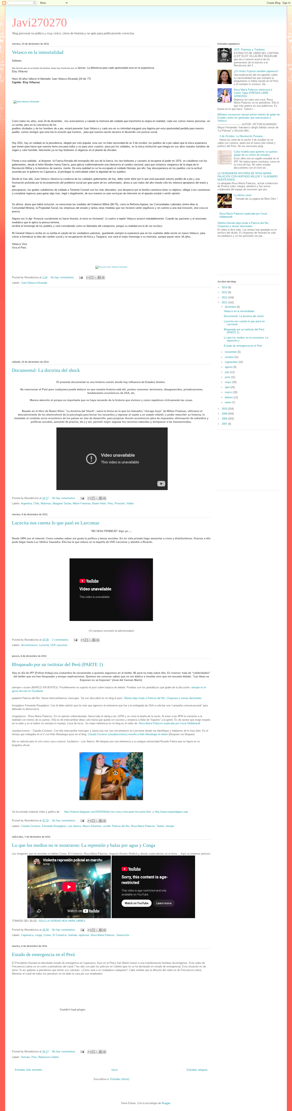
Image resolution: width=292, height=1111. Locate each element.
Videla (129, 503)
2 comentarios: (61, 639)
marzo (229, 392)
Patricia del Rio (120, 826)
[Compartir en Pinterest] (103, 277)
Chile (36, 503)
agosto (229, 366)
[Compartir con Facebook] (99, 277)
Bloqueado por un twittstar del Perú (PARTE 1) (57, 664)
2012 (225, 297)
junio (228, 377)
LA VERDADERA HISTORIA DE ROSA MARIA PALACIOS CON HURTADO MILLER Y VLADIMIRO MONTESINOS (248, 176)
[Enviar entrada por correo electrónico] (81, 277)
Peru (110, 503)
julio (227, 372)
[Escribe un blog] (92, 277)
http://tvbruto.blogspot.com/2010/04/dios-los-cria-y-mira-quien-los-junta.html (107, 811)
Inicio (114, 1069)
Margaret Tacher (62, 503)
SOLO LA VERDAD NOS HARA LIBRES (62, 920)
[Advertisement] (111, 323)
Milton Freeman (82, 503)
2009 (225, 413)
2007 (225, 423)
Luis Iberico (74, 826)
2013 (225, 292)
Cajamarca (27, 935)
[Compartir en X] (96, 277)
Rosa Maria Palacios (103, 935)
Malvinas (46, 503)
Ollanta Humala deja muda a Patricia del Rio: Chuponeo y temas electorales (243, 224)
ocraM (106, 826)
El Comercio (60, 935)
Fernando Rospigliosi (54, 826)
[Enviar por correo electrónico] (88, 277)
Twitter (160, 826)
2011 (225, 302)
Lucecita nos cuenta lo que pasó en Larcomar (55, 522)
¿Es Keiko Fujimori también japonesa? (256, 71)
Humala (72, 935)
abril (227, 387)
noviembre (231, 351)
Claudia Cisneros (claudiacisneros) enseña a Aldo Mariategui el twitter (128, 734)
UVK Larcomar (58, 645)
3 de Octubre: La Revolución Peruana (241, 136)
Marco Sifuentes (92, 826)
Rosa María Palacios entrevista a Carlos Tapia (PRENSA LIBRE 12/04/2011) (253, 92)
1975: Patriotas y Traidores (249, 49)
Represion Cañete (48, 1057)
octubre (229, 357)
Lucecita (44, 645)
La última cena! (242, 195)
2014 (225, 287)
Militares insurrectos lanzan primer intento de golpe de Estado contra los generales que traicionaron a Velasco (249, 117)
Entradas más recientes (28, 1069)
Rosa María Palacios (143, 826)
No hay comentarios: (63, 277)
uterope (169, 826)
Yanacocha (122, 935)
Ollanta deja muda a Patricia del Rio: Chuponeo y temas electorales (163, 698)
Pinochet (120, 503)
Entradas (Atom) (119, 1079)
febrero (229, 397)
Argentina (26, 503)
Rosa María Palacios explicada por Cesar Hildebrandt (170, 723)
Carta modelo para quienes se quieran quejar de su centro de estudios (255, 153)
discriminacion (29, 645)
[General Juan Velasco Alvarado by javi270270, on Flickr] (111, 267)
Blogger (166, 1103)
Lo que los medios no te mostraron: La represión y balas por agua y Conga (83, 845)
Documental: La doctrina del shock (46, 370)
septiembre (231, 362)
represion (84, 935)
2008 (225, 418)
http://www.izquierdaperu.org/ (171, 811)
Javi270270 (39, 22)
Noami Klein (99, 503)
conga (38, 935)
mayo (228, 382)
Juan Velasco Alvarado (34, 282)
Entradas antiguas (197, 1069)
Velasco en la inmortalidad (37, 52)
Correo (47, 935)
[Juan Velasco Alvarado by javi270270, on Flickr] (26, 102)
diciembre (231, 306)
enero (228, 402)
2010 (225, 408)
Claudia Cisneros (31, 826)
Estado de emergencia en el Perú (43, 954)
